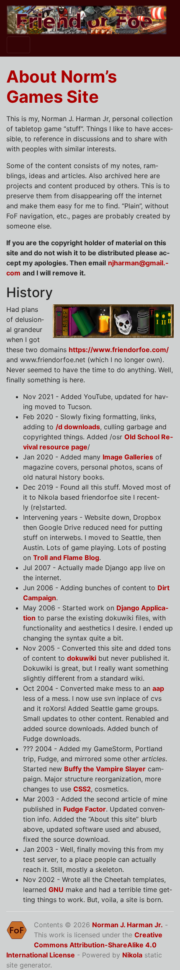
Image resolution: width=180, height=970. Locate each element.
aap (158, 688)
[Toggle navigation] (18, 44)
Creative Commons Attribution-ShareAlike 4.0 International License (84, 945)
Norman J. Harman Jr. (127, 925)
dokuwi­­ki (81, 658)
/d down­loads (78, 427)
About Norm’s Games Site (61, 86)
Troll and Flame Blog (66, 557)
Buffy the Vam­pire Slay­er (105, 769)
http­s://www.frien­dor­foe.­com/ (119, 349)
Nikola (132, 955)
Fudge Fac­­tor (84, 809)
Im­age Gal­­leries (128, 457)
